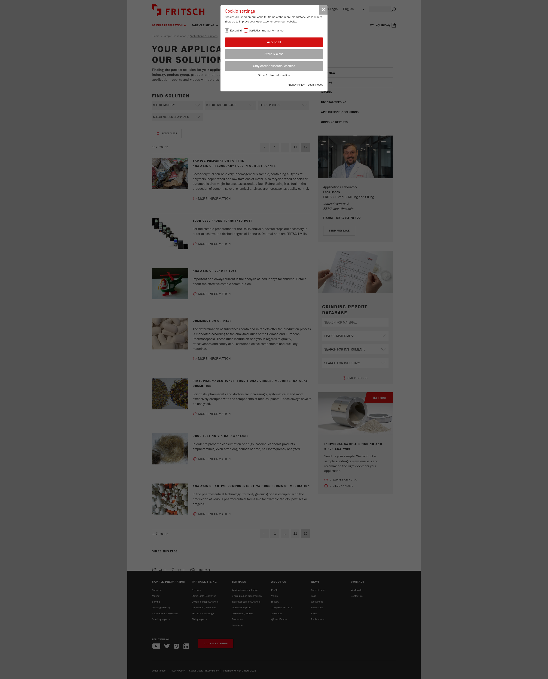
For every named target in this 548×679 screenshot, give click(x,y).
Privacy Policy (296, 85)
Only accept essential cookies (274, 66)
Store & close (274, 54)
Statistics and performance (266, 30)
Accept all (274, 42)
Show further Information (274, 75)
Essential (236, 30)
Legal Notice (315, 85)
